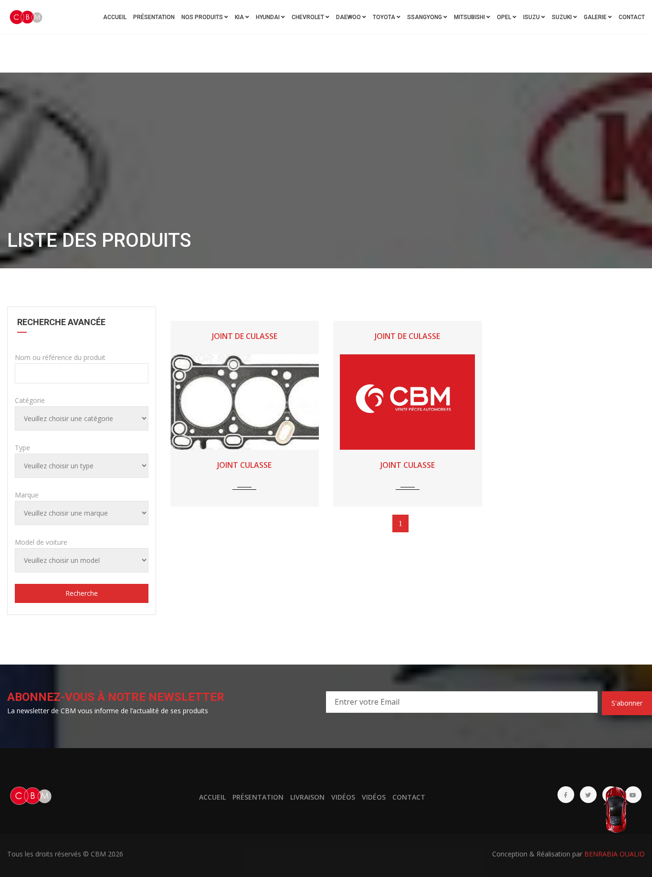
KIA (240, 17)
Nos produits (202, 17)
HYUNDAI (268, 17)
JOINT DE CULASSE (244, 336)
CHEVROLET (309, 17)
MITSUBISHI (470, 17)
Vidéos (343, 797)
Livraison (307, 797)
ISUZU (532, 17)
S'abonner (626, 703)
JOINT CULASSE (244, 465)
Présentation (154, 17)
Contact (632, 17)
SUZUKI (562, 17)
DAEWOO (349, 17)
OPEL (505, 17)
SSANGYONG (425, 17)
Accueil (114, 17)
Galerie (596, 17)
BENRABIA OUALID (614, 853)
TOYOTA (385, 17)
